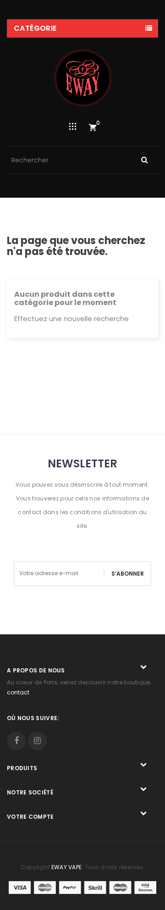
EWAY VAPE (66, 867)
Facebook (16, 741)
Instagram (37, 741)
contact (18, 692)
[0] (92, 127)
